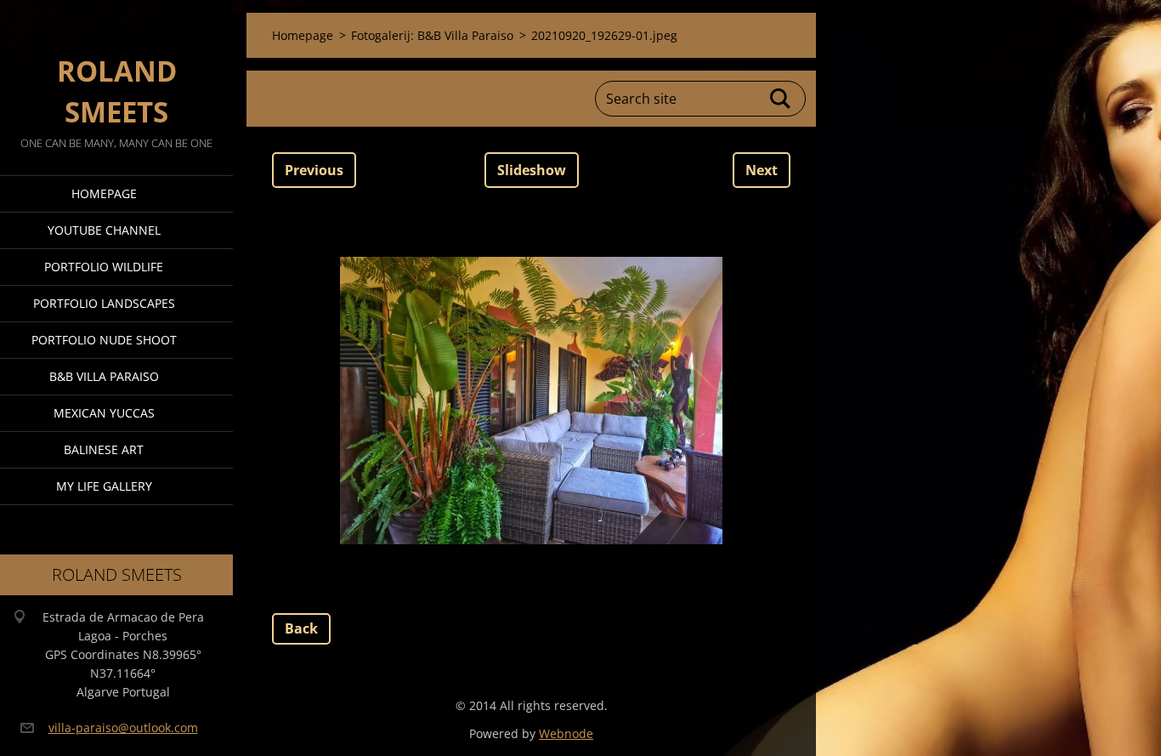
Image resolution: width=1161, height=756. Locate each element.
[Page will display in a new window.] (531, 400)
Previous (314, 170)
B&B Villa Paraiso (104, 376)
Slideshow (531, 170)
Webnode (566, 733)
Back (301, 628)
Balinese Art (104, 449)
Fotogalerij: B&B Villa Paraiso (432, 35)
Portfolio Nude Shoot (104, 340)
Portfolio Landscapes (104, 303)
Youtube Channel (104, 230)
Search (781, 98)
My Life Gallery (104, 486)
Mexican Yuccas (104, 413)
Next (761, 170)
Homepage (104, 193)
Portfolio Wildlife (103, 267)
